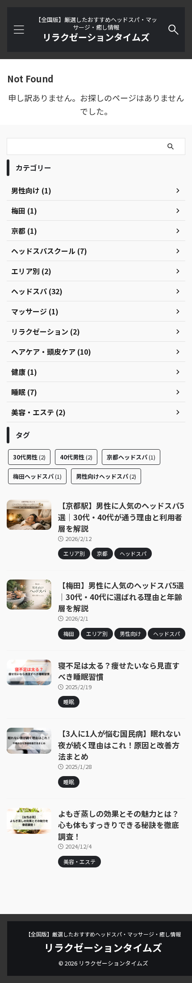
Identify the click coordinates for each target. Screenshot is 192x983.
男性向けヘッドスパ (106, 476)
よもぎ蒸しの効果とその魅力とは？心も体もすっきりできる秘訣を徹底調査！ (118, 825)
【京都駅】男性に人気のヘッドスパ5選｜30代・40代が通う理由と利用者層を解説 (121, 517)
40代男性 (76, 457)
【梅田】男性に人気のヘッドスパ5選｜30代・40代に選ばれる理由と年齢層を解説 (121, 596)
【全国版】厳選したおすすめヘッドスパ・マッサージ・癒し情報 (103, 934)
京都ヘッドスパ (131, 457)
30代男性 (29, 457)
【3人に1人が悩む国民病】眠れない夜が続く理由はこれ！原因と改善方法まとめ (119, 745)
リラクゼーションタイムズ (96, 36)
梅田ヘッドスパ (37, 476)
